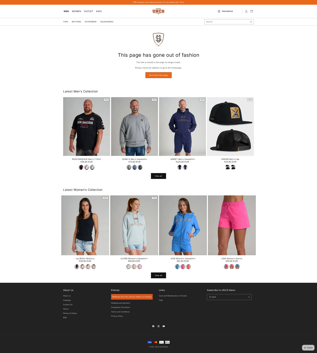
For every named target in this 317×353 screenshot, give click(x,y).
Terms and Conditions (120, 312)
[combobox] (229, 21)
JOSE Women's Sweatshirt (183, 258)
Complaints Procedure (120, 307)
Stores (66, 309)
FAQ (161, 300)
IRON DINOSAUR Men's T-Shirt (86, 159)
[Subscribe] (248, 297)
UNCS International (161, 347)
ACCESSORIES (106, 22)
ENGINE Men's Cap (230, 159)
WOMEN (76, 11)
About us (67, 296)
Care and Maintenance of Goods (173, 296)
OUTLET (88, 11)
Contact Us (68, 305)
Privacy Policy (117, 316)
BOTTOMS (76, 22)
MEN (66, 11)
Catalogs (67, 300)
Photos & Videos (70, 313)
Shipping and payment (120, 303)
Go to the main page (158, 75)
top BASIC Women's (85, 258)
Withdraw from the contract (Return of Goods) (131, 297)
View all (158, 176)
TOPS (65, 22)
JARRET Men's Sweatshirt (182, 159)
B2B (65, 318)
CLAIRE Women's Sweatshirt (134, 258)
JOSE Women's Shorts (231, 258)
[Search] (251, 21)
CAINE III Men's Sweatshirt (134, 159)
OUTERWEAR (91, 22)
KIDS (99, 11)
